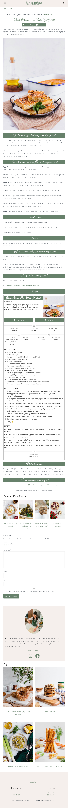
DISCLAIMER (51, 795)
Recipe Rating (7, 543)
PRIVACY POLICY (52, 792)
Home (5, 8)
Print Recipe (42, 25)
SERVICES (16, 792)
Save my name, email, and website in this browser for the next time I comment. (31, 591)
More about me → (34, 651)
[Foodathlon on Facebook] (37, 655)
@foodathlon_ (32, 485)
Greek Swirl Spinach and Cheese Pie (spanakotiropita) (22, 286)
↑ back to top (34, 782)
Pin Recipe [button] (50, 320)
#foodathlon (46, 485)
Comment (7, 550)
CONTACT (16, 795)
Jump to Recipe (29, 25)
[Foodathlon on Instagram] (30, 655)
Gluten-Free (12, 8)
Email (5, 580)
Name (5, 572)
